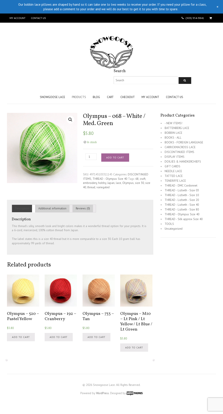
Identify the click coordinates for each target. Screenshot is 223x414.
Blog (96, 97)
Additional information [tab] (52, 208)
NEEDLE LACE (173, 171)
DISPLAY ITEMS (174, 157)
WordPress (102, 393)
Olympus (128, 183)
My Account (17, 18)
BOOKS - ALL (173, 137)
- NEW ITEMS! (173, 123)
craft (142, 179)
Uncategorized (173, 229)
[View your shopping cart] (211, 18)
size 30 (139, 183)
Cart (110, 97)
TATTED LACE (174, 176)
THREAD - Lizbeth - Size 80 (182, 209)
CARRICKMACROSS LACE (180, 147)
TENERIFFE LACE (175, 181)
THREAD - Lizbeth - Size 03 (182, 190)
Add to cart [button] (21, 337)
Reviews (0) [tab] (83, 208)
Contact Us (38, 18)
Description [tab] (22, 208)
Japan (111, 183)
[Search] (185, 80)
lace (118, 183)
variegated (103, 187)
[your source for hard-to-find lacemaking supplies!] (111, 66)
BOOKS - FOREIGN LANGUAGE (184, 142)
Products (79, 97)
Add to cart (115, 157)
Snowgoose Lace (52, 97)
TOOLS (169, 224)
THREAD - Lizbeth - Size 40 (182, 205)
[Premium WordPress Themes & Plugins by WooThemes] (135, 393)
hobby (102, 183)
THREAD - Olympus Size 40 (110, 179)
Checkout (127, 97)
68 (137, 179)
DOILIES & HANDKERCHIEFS (183, 161)
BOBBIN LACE (173, 133)
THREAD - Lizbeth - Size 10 (182, 195)
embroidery (90, 183)
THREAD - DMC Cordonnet (181, 185)
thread (91, 187)
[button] (70, 120)
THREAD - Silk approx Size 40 (184, 219)
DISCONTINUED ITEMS (179, 152)
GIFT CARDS (172, 166)
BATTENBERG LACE (177, 128)
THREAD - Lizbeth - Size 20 (182, 200)
